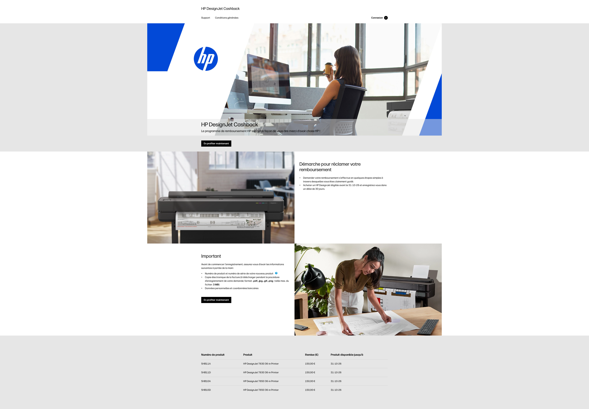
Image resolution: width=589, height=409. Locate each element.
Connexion (377, 17)
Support (205, 17)
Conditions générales (226, 17)
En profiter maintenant (216, 143)
